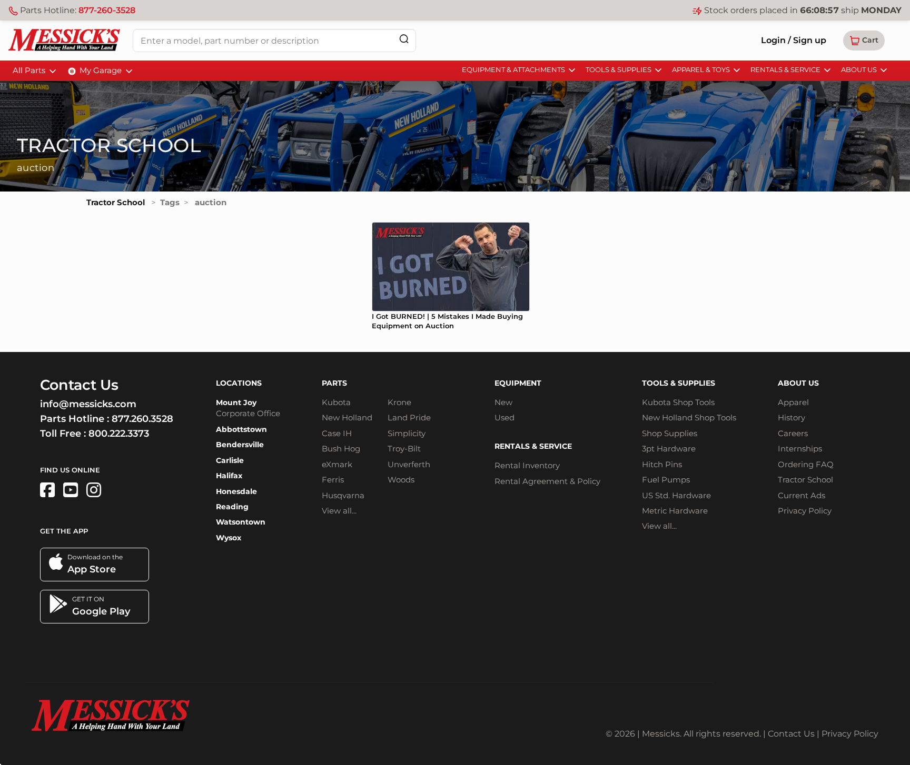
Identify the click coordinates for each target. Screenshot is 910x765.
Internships (800, 449)
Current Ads (801, 495)
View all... (339, 511)
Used (504, 417)
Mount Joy (236, 402)
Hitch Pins (662, 464)
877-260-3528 (106, 10)
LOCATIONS (239, 383)
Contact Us (791, 734)
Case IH (337, 433)
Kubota (336, 402)
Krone (399, 402)
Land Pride (409, 417)
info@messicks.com (88, 404)
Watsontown (240, 522)
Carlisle (230, 460)
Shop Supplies (669, 433)
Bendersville (240, 444)
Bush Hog (341, 449)
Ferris (333, 480)
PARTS (334, 383)
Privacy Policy (805, 511)
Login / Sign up (793, 40)
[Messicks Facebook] (47, 490)
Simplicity (407, 433)
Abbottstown (241, 429)
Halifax (229, 475)
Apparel (793, 402)
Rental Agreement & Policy (547, 481)
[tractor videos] (70, 490)
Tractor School (115, 202)
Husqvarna (343, 495)
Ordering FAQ (806, 464)
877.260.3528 (142, 419)
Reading (232, 506)
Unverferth (409, 464)
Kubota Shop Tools (678, 402)
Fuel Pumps (666, 480)
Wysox (228, 537)
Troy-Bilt (404, 449)
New (503, 402)
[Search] (404, 38)
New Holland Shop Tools (689, 417)
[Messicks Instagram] (93, 490)
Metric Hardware (675, 511)
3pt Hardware (669, 449)
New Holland (347, 417)
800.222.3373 (118, 433)
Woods (401, 480)
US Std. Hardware (676, 495)
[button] (864, 41)
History (791, 417)
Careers (793, 433)
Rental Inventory (527, 465)
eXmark (337, 464)
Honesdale (236, 491)
